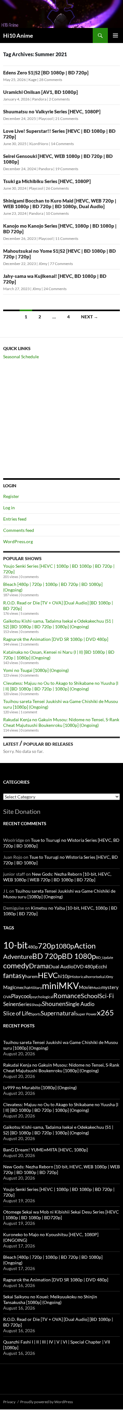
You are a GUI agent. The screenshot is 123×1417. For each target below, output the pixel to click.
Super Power (86, 1014)
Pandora (39, 99)
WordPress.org (18, 541)
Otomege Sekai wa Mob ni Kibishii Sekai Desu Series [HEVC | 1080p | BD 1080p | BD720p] (61, 1214)
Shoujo (37, 1005)
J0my (42, 263)
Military (35, 988)
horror (91, 977)
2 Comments (59, 99)
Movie (85, 987)
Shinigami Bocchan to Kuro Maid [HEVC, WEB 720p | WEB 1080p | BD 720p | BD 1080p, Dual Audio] (59, 203)
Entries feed (14, 519)
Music (96, 988)
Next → (89, 316)
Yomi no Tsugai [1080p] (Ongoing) (36, 670)
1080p (64, 946)
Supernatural (58, 1013)
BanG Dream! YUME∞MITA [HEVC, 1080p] (45, 1149)
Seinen (11, 1004)
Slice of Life (17, 1013)
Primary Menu (115, 35)
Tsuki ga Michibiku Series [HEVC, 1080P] (47, 181)
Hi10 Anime (18, 35)
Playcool (45, 118)
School (90, 995)
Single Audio (80, 1004)
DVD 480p (84, 966)
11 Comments (66, 238)
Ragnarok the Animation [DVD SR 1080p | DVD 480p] (55, 639)
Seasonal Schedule (21, 356)
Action (85, 945)
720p (46, 945)
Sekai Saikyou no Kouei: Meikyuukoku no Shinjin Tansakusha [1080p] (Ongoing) (50, 1299)
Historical (78, 977)
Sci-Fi (106, 995)
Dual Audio (61, 966)
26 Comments (57, 188)
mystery (110, 987)
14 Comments (62, 143)
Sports (36, 1014)
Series (25, 1004)
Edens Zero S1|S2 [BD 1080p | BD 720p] (46, 72)
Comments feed (18, 530)
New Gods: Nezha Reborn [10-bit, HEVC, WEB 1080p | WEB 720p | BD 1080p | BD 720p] (57, 876)
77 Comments (61, 263)
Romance (67, 996)
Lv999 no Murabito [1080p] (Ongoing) (40, 1087)
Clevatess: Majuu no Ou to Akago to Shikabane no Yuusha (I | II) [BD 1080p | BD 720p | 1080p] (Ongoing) (60, 685)
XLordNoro (38, 143)
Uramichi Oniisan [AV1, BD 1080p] (40, 92)
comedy (16, 965)
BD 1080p (79, 955)
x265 (105, 1012)
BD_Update (104, 957)
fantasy (14, 975)
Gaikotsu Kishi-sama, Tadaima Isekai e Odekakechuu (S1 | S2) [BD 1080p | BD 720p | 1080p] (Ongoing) (58, 623)
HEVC (48, 975)
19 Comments (66, 168)
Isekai (100, 977)
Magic (9, 987)
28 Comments (50, 79)
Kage (32, 79)
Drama (39, 966)
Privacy (9, 1401)
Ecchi (101, 966)
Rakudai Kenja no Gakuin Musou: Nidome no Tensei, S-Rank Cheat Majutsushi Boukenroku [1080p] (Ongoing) (61, 722)
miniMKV (60, 985)
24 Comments (55, 288)
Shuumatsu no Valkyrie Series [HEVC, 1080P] (52, 111)
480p (33, 946)
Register (11, 496)
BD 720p (47, 955)
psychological (42, 996)
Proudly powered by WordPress (46, 1401)
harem (31, 976)
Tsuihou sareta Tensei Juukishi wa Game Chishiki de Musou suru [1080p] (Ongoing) (59, 893)
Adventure (17, 956)
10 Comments (57, 213)
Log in (9, 507)
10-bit (15, 944)
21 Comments (66, 118)
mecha (22, 987)
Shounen (54, 1003)
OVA (7, 996)
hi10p (64, 976)
